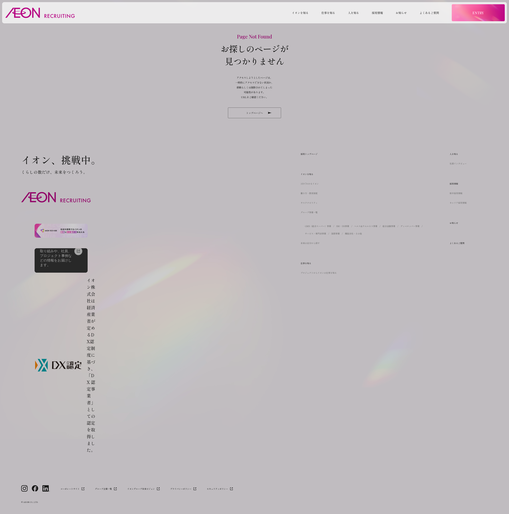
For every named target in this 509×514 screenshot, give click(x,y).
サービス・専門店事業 (315, 233)
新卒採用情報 (456, 193)
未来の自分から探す (310, 243)
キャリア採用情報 (458, 202)
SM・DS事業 (342, 226)
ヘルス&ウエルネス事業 (365, 226)
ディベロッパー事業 (410, 226)
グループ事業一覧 (309, 212)
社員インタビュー (458, 163)
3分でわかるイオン (310, 183)
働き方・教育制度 (309, 193)
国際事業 (335, 233)
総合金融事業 (389, 226)
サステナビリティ (309, 202)
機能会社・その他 (353, 233)
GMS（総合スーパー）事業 (318, 226)
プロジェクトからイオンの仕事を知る (319, 272)
